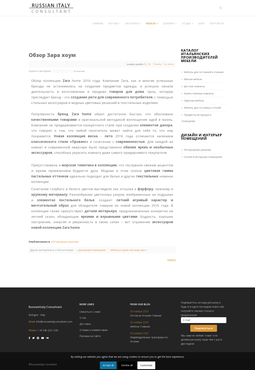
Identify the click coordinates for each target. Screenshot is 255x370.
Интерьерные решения (64, 241)
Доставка (85, 324)
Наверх (171, 259)
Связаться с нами (89, 311)
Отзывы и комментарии (93, 330)
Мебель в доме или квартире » (128, 250)
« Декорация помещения (91, 250)
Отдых (186, 23)
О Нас (82, 317)
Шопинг (168, 23)
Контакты (217, 23)
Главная (97, 23)
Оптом (113, 23)
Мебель (151, 23)
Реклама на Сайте (90, 336)
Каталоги (132, 23)
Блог (201, 23)
